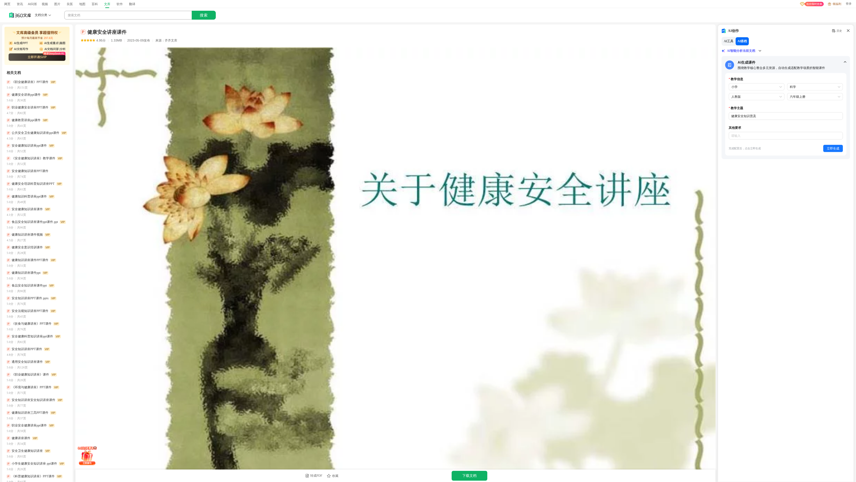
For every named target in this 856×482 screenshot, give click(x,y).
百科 (95, 4)
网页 (7, 4)
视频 (45, 4)
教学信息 (737, 79)
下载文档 (469, 476)
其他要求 (735, 127)
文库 (107, 4)
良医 (70, 4)
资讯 (20, 4)
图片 (57, 4)
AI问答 (32, 4)
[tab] (786, 64)
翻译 (132, 4)
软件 (120, 4)
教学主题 (737, 108)
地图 (82, 4)
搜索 (204, 15)
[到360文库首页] (20, 15)
